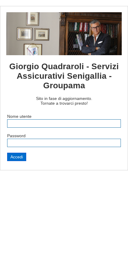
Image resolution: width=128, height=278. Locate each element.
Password (16, 135)
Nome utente (19, 116)
